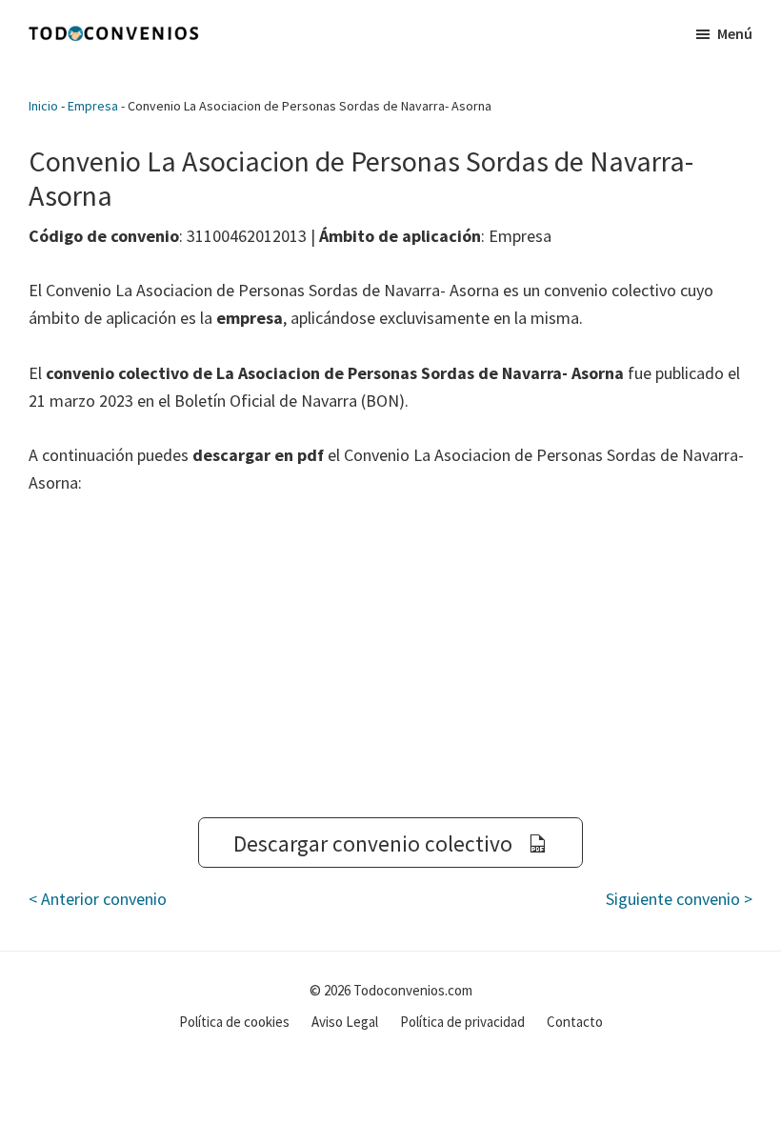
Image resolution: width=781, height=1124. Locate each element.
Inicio (43, 105)
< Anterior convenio (98, 899)
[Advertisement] (390, 657)
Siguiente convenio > (679, 899)
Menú (734, 33)
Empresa (93, 105)
